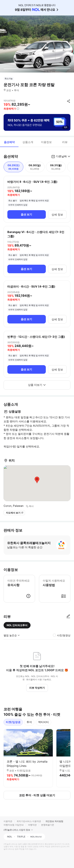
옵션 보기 (26, 214)
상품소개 (27, 142)
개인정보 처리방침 (54, 821)
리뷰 (65, 142)
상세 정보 (57, 214)
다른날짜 (61, 156)
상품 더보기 (35, 385)
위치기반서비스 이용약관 (29, 821)
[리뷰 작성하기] (68, 616)
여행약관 (32, 824)
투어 (29, 722)
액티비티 (43, 722)
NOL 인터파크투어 (17, 625)
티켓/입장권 (13, 722)
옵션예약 (9, 142)
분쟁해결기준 (47, 824)
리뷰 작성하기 (37, 687)
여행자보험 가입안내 (14, 824)
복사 (31, 506)
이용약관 (8, 821)
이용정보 (46, 142)
